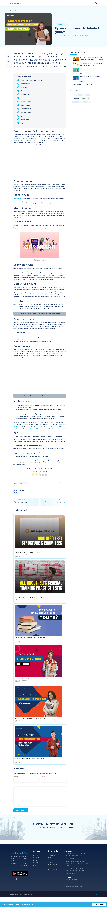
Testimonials (53, 867)
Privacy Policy (93, 894)
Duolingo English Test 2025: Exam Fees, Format (27, 552)
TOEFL (85, 101)
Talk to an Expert (99, 904)
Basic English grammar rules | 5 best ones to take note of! (48, 429)
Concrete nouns (25, 94)
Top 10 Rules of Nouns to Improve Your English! (52, 501)
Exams (76, 3)
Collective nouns (25, 105)
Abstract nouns (25, 91)
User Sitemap (53, 869)
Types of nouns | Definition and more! (31, 80)
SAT (88, 98)
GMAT (80, 95)
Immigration (76, 98)
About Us (52, 855)
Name (15, 776)
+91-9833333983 (71, 879)
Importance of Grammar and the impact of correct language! (31, 718)
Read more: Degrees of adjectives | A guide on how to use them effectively (39, 396)
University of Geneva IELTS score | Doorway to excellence (26, 501)
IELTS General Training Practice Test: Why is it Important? (30, 597)
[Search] (96, 3)
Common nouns (25, 83)
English (23, 275)
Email (43, 776)
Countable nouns (26, 98)
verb (59, 340)
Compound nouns (26, 112)
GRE (84, 95)
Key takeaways (25, 119)
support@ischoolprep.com (74, 886)
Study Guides (84, 3)
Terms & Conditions (83, 894)
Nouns (23, 138)
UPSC (89, 101)
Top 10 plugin (88, 84)
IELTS (88, 95)
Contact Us (52, 857)
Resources (83, 98)
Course (69, 3)
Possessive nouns (26, 108)
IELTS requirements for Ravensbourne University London (30, 758)
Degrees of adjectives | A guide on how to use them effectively (31, 678)
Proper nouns (25, 87)
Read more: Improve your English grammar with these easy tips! (39, 314)
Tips (92, 3)
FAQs (22, 123)
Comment (16, 785)
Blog (9, 10)
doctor (28, 355)
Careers (51, 862)
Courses (52, 860)
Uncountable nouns (26, 101)
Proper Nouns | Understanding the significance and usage (30, 637)
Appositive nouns (26, 116)
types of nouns (23, 483)
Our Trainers (53, 864)
